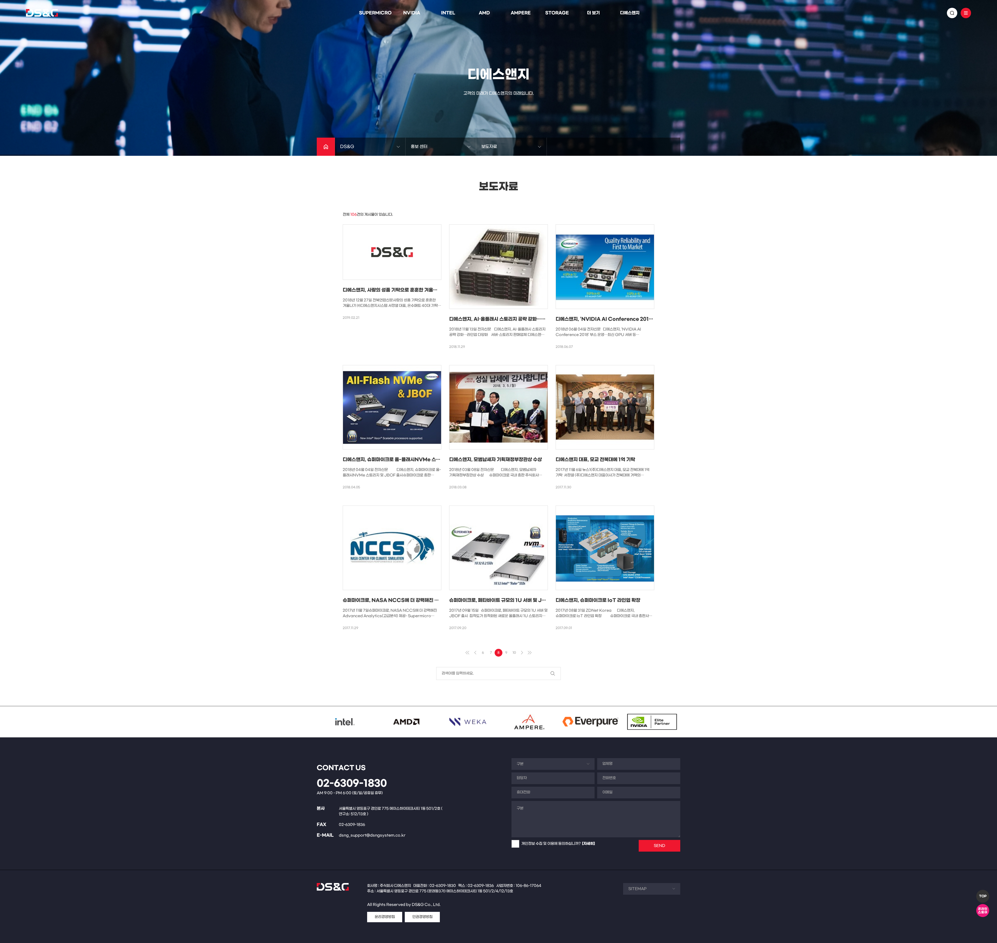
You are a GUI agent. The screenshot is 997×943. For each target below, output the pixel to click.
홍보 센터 (419, 146)
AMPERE (521, 13)
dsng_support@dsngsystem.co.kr (372, 835)
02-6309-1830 (352, 783)
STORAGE (557, 13)
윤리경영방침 (385, 917)
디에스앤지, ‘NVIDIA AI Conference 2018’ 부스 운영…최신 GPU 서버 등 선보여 (642, 319)
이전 (475, 653)
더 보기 (593, 13)
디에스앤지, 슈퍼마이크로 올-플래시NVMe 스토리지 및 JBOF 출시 (411, 459)
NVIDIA (411, 13)
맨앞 (467, 653)
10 (514, 653)
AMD (484, 13)
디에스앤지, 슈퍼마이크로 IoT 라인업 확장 (598, 600)
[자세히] (588, 843)
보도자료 (489, 146)
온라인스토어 (982, 910)
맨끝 (530, 653)
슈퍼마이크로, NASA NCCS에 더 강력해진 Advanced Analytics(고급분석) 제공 (430, 600)
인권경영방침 (422, 917)
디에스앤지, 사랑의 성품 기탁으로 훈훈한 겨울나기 (392, 290)
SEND (659, 846)
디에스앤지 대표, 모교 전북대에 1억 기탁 (595, 459)
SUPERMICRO (375, 13)
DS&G (347, 146)
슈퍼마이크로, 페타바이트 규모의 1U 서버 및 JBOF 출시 (506, 600)
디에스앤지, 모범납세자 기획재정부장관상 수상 (495, 459)
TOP (983, 896)
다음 (522, 653)
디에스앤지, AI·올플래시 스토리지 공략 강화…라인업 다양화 (509, 319)
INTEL (448, 13)
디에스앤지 (629, 13)
